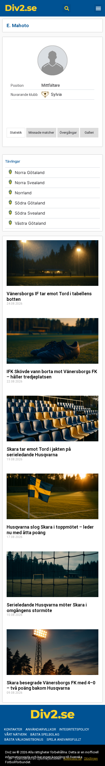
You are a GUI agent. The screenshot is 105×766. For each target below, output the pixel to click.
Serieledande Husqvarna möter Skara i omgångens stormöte (47, 607)
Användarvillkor (40, 729)
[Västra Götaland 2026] (52, 223)
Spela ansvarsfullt (64, 739)
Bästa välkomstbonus (23, 739)
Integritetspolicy (74, 729)
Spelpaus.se (72, 758)
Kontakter (13, 729)
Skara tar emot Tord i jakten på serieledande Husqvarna (39, 451)
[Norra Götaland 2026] (52, 173)
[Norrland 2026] (52, 193)
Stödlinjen (91, 758)
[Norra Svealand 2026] (52, 183)
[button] (66, 8)
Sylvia (56, 94)
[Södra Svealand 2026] (52, 213)
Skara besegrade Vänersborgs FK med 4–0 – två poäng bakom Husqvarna (51, 685)
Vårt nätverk (15, 734)
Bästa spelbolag (44, 734)
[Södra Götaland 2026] (52, 203)
